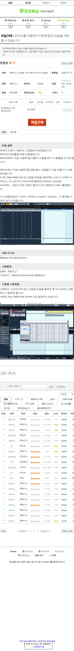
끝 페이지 (45, 531)
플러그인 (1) (47, 403)
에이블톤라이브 (11, 403)
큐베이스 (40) (37, 399)
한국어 (63, 2)
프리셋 (7, 408)
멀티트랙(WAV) (44, 408)
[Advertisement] (37, 602)
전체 (6, 399)
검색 (51, 386)
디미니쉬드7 (47, 11)
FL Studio (30, 403)
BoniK (40, 83)
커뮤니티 (11, 20)
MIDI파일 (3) (23, 408)
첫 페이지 (23, 531)
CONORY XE (38, 646)
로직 (52, 399)
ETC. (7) (19, 399)
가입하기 (46, 2)
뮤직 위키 (29, 20)
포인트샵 (31, 10)
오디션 (47, 20)
